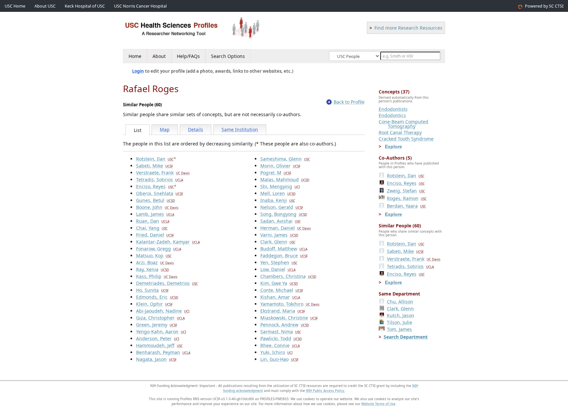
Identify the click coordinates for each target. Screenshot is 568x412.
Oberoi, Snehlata (159, 193)
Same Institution (240, 129)
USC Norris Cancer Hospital (140, 6)
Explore (393, 146)
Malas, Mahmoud (284, 179)
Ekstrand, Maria (282, 311)
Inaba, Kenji (277, 200)
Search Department (406, 337)
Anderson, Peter (157, 338)
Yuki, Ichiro (276, 352)
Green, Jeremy (156, 325)
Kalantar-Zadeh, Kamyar (168, 242)
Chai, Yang (152, 228)
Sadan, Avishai (280, 221)
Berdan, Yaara (406, 206)
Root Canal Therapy (400, 132)
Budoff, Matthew (283, 248)
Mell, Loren (278, 193)
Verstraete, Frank (163, 172)
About (159, 56)
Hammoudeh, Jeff (159, 345)
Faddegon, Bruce (284, 255)
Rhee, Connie (280, 345)
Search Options (228, 56)
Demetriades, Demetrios (167, 283)
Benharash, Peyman (163, 352)
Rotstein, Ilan (155, 159)
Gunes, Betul (155, 200)
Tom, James (399, 329)
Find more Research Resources (408, 28)
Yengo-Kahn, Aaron (161, 331)
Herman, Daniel (285, 228)
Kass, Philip (157, 276)
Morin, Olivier (280, 166)
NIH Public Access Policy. (325, 390)
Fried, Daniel (155, 235)
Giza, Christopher (160, 318)
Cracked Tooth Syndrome (406, 139)
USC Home (15, 6)
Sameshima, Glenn (285, 159)
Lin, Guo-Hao (279, 359)
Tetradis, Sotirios (159, 179)
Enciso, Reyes (155, 186)
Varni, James (279, 235)
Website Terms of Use (378, 403)
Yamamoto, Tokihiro (290, 304)
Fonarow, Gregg (158, 248)
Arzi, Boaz (155, 262)
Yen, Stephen (278, 262)
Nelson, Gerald (281, 207)
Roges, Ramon (407, 198)
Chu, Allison (400, 301)
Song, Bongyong (283, 214)
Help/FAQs (188, 56)
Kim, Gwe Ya (279, 283)
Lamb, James (155, 214)
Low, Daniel (278, 269)
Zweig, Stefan (406, 191)
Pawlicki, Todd (281, 338)
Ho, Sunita (152, 290)
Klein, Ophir (154, 304)
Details (195, 129)
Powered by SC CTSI (544, 6)
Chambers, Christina (288, 276)
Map (165, 129)
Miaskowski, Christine (289, 318)
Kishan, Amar (280, 297)
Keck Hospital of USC (85, 6)
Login (138, 71)
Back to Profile (349, 102)
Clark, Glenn (278, 242)
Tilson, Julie (399, 322)
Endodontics (392, 115)
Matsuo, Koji (154, 255)
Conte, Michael (281, 290)
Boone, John (157, 207)
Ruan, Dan (152, 221)
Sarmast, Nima (280, 331)
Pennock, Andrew (284, 325)
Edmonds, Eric (157, 297)
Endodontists (393, 109)
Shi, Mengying (280, 186)
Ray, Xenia (152, 269)
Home (135, 56)
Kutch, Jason (400, 315)
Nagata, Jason (156, 359)
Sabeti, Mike (154, 166)
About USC (45, 6)
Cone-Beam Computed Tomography (403, 123)
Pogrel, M (275, 172)
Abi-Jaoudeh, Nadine (162, 311)
